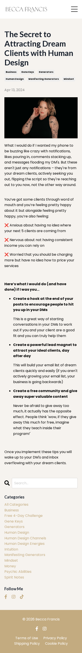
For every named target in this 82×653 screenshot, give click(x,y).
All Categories (16, 504)
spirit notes (14, 577)
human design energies (24, 543)
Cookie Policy (56, 643)
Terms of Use (26, 638)
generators (46, 72)
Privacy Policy (55, 638)
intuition (11, 549)
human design (15, 79)
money (10, 566)
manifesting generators (43, 79)
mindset (69, 79)
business (11, 72)
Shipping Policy (27, 643)
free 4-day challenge (23, 515)
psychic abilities (17, 571)
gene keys (27, 72)
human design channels (25, 538)
